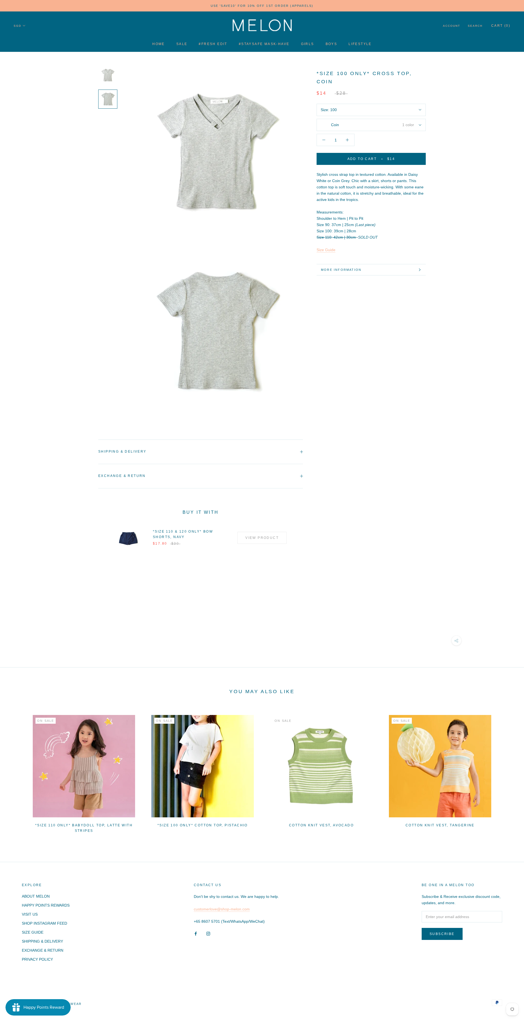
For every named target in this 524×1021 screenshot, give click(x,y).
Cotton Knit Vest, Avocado (321, 825)
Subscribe (442, 934)
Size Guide (326, 250)
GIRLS (307, 44)
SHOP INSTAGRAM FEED (44, 923)
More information (341, 269)
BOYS (331, 44)
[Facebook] (196, 933)
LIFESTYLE (360, 44)
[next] (507, 771)
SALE (181, 44)
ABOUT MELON (36, 896)
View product (262, 538)
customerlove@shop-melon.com (222, 909)
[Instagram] (208, 933)
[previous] (17, 771)
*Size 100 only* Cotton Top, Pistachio (202, 825)
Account (451, 25)
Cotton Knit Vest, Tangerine (440, 825)
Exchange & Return (122, 476)
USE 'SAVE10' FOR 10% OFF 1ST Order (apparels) (262, 5)
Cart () (500, 26)
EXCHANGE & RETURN (42, 950)
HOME (158, 44)
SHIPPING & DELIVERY (42, 941)
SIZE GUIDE (32, 932)
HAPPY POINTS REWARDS (46, 905)
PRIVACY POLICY (37, 959)
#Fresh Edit (213, 44)
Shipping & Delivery (122, 451)
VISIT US (30, 914)
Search (475, 25)
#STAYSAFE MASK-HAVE (264, 44)
